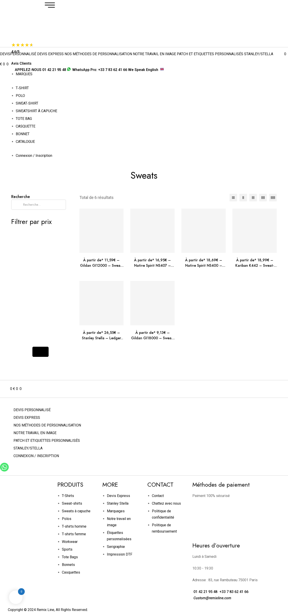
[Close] (40, 352)
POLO (20, 95)
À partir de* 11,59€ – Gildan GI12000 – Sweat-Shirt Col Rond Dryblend (101, 265)
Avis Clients (21, 63)
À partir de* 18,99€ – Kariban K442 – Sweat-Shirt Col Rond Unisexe (254, 265)
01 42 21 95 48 (205, 592)
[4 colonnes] (263, 197)
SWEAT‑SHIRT (27, 103)
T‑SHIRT (22, 88)
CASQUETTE (25, 126)
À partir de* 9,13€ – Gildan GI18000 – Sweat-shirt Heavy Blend (152, 338)
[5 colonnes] (273, 197)
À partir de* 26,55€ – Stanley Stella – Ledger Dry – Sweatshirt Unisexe (101, 338)
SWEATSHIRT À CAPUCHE (36, 111)
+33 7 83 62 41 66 (233, 592)
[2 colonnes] (243, 197)
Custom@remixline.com (212, 598)
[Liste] (233, 197)
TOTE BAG (24, 118)
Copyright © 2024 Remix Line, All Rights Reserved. (48, 610)
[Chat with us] (4, 470)
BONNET (22, 134)
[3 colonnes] (253, 197)
